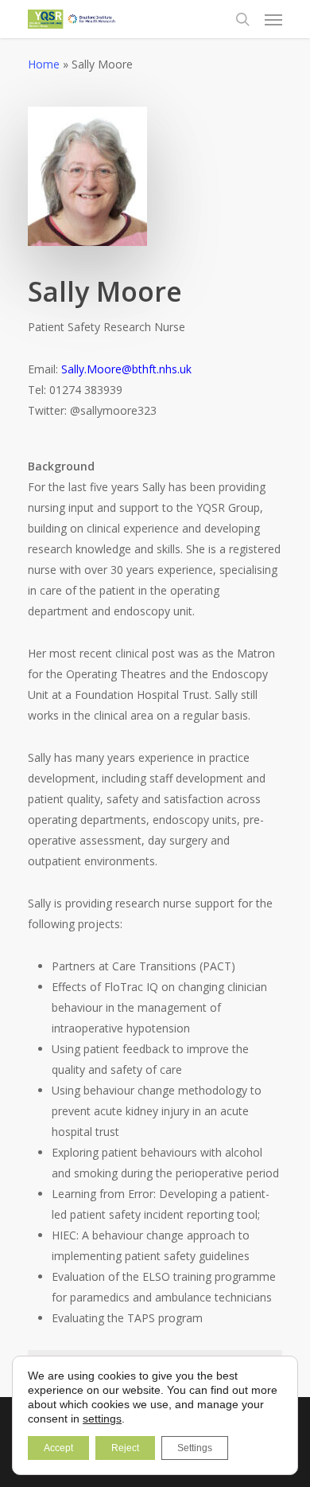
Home (44, 64)
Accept (58, 1448)
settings (102, 1418)
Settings (194, 1448)
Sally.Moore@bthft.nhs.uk (126, 369)
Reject (125, 1448)
